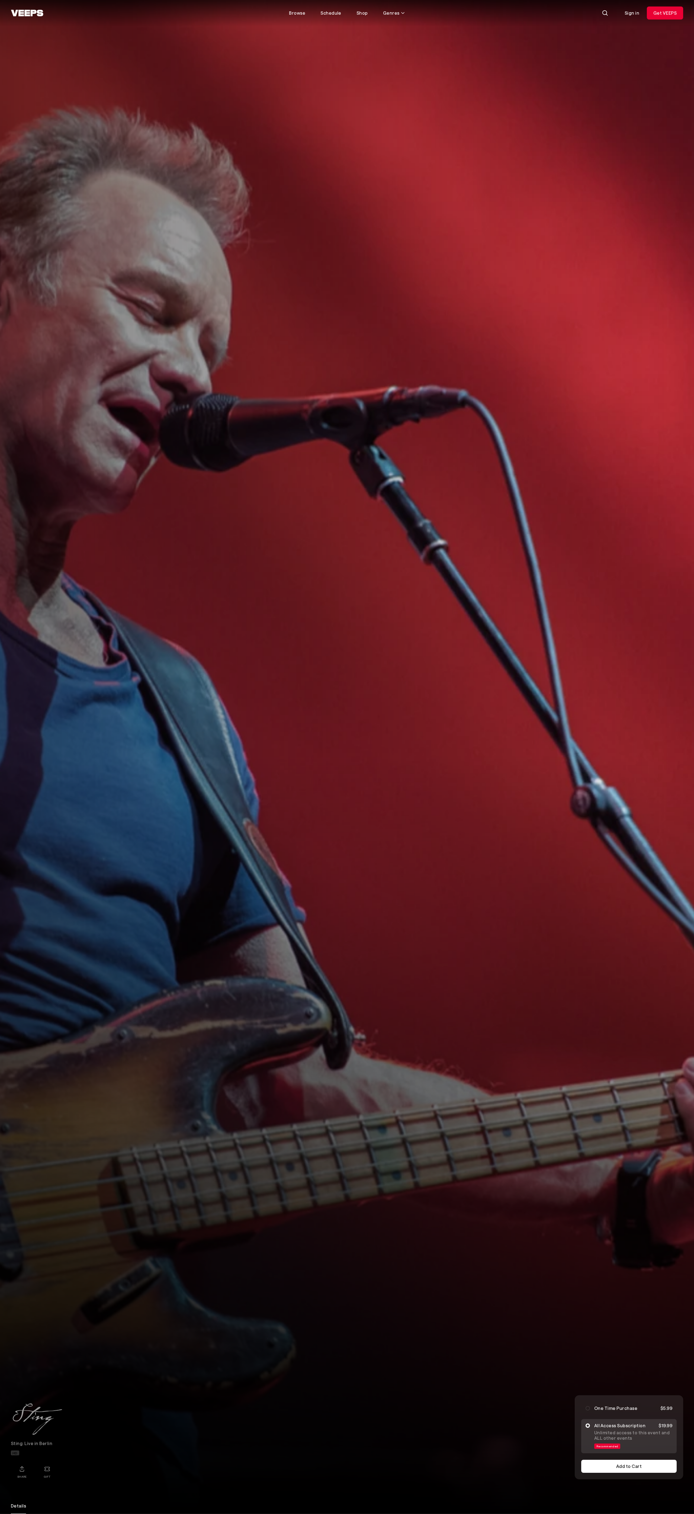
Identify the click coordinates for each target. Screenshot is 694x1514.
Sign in (632, 12)
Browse (297, 12)
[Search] (605, 13)
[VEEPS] (27, 13)
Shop (362, 12)
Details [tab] (18, 1505)
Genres (391, 12)
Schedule (330, 12)
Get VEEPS (665, 12)
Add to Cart (629, 1466)
